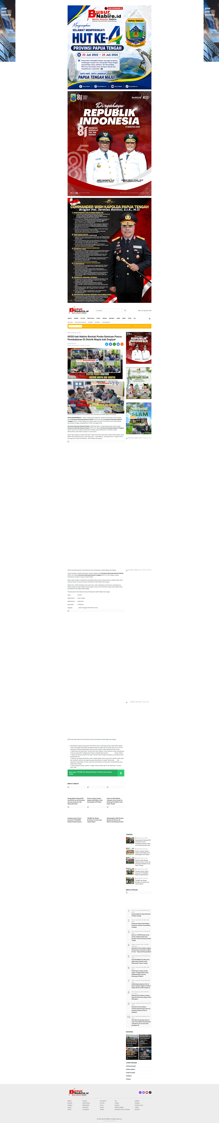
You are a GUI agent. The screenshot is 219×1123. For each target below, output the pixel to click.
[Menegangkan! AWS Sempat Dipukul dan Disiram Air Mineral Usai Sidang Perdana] (115, 811)
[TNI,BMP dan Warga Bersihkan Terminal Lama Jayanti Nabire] (96, 811)
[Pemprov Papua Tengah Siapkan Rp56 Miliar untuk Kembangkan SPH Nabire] (96, 791)
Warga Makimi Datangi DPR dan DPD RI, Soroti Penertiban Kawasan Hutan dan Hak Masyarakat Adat (76, 801)
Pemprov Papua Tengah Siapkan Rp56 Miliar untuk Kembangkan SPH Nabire (102, 326)
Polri (129, 318)
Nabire (137, 1101)
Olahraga (85, 1109)
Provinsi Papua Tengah (122, 1109)
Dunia (118, 318)
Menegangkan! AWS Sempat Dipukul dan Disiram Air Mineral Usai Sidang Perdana (115, 819)
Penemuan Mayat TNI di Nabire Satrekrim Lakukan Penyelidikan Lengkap (141, 925)
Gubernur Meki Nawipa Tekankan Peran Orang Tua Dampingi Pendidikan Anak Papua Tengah (115, 801)
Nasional (111, 318)
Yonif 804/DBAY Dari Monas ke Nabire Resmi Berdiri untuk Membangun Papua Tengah (140, 961)
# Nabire (128, 1079)
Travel (117, 1103)
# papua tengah (130, 1072)
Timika (137, 1107)
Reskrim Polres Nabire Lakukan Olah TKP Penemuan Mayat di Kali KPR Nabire (141, 997)
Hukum (105, 318)
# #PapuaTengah (131, 1066)
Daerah (76, 318)
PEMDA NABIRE (119, 1107)
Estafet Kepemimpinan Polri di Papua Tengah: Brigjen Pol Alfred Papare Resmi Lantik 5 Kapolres (141, 985)
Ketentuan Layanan (80, 322)
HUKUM (117, 1105)
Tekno (102, 1109)
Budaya (70, 1103)
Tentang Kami (106, 322)
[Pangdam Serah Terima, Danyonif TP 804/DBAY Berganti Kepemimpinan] (76, 811)
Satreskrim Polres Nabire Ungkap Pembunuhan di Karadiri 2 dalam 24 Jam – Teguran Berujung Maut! (141, 949)
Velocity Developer (111, 1120)
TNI (135, 318)
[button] (150, 318)
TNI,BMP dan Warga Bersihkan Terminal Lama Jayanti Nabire (94, 819)
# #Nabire (129, 1076)
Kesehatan (85, 1105)
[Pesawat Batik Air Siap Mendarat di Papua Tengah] (138, 900)
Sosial (98, 318)
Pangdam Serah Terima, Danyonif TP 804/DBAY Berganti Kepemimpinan (75, 819)
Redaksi (90, 322)
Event (124, 318)
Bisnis (70, 1101)
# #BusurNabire (130, 1069)
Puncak (137, 1103)
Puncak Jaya (139, 1105)
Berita (70, 318)
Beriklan (97, 322)
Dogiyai (137, 1109)
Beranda (70, 322)
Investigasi (90, 318)
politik (83, 318)
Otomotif (103, 1101)
